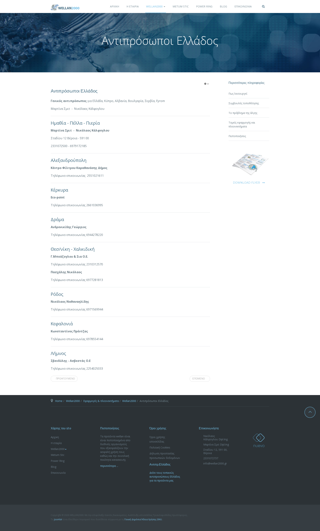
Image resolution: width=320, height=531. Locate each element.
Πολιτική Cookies (159, 447)
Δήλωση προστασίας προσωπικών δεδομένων (164, 456)
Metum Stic (181, 6)
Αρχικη (114, 6)
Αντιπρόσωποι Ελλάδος (74, 91)
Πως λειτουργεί (238, 93)
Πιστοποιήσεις (237, 136)
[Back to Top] (310, 412)
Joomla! (58, 519)
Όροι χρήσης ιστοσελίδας (157, 439)
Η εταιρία (132, 6)
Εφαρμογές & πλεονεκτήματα (101, 401)
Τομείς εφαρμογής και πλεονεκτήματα (242, 124)
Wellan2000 (154, 6)
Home (58, 401)
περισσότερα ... (109, 466)
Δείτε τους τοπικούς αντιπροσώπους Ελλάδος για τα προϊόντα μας (164, 476)
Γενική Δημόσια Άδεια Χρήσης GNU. (143, 519)
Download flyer (246, 182)
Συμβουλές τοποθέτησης (244, 103)
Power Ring (204, 6)
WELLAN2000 (259, 440)
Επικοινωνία (243, 6)
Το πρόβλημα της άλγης (243, 113)
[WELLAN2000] (65, 7)
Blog (223, 6)
